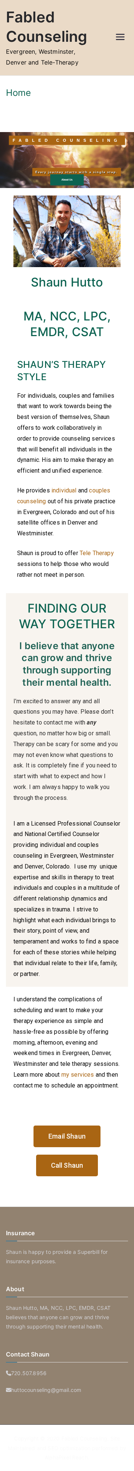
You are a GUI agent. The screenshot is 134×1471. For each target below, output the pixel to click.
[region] (67, 160)
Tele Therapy (97, 553)
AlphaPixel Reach (66, 1457)
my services (77, 1074)
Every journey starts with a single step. (76, 172)
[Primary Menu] (120, 38)
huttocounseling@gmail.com (46, 1390)
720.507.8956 (29, 1373)
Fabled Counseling (84, 1438)
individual (63, 490)
